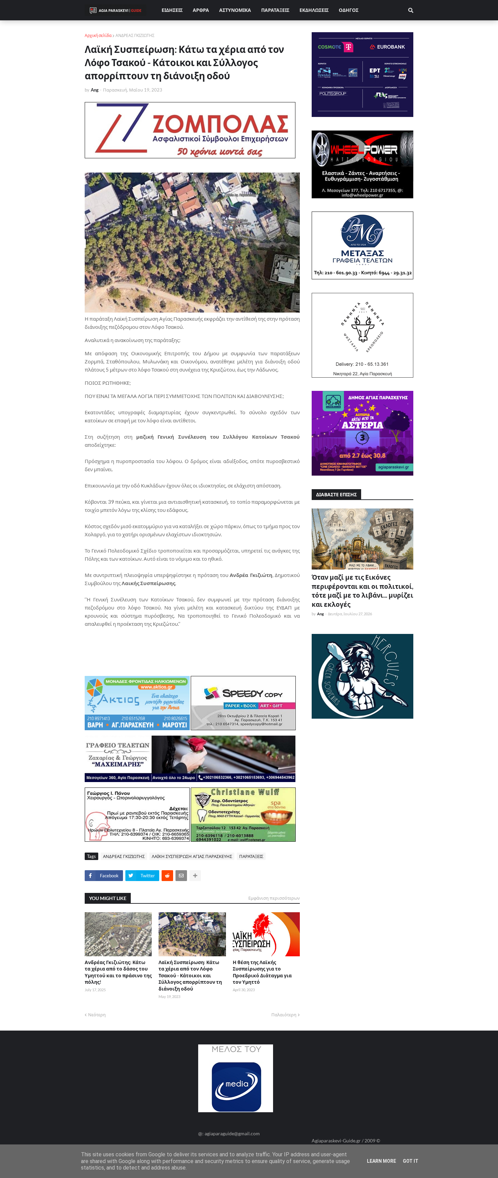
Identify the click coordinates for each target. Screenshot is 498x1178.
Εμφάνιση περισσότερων (274, 898)
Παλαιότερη (283, 1014)
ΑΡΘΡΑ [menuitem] (201, 10)
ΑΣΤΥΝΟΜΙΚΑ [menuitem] (235, 10)
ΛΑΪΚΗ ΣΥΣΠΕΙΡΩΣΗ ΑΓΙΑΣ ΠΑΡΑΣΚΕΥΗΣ (192, 856)
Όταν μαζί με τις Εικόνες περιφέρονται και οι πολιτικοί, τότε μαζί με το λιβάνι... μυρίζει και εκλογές (362, 590)
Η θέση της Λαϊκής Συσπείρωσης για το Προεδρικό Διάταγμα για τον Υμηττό (262, 972)
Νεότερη (97, 1014)
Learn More (381, 1161)
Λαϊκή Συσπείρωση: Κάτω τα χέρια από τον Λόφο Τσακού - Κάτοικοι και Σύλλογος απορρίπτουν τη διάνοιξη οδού (190, 975)
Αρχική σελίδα (98, 35)
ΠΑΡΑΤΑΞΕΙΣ (251, 856)
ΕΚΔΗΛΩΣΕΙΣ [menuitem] (314, 10)
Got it (410, 1161)
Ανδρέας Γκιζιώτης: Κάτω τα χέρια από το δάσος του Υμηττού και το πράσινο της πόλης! (118, 972)
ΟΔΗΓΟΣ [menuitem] (348, 10)
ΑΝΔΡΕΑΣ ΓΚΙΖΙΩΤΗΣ (135, 35)
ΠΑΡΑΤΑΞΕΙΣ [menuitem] (275, 10)
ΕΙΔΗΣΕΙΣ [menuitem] (172, 10)
